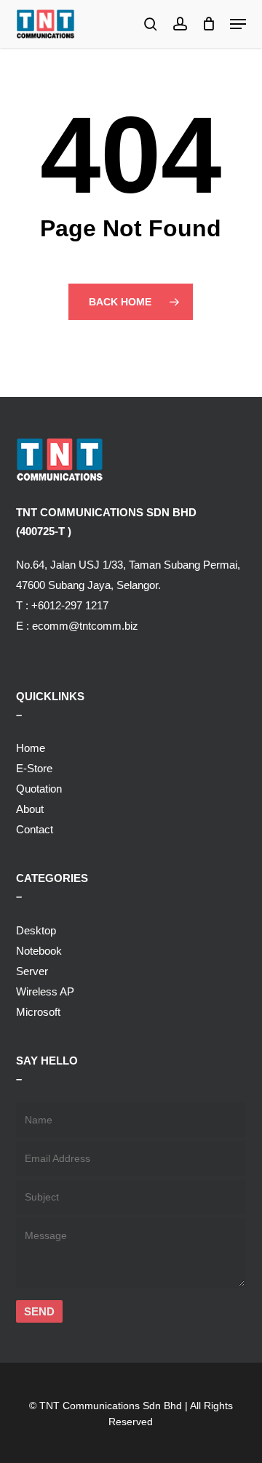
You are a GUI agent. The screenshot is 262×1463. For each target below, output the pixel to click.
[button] (238, 24)
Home (30, 748)
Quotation (39, 788)
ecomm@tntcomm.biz (85, 626)
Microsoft (38, 1012)
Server (32, 971)
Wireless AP (45, 991)
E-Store (34, 768)
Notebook (39, 951)
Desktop (36, 930)
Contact (34, 829)
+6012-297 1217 (69, 605)
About (30, 809)
